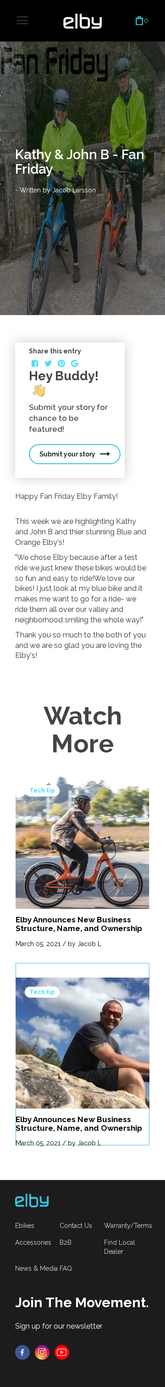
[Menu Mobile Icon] (22, 20)
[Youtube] (62, 1352)
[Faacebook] (22, 1352)
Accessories (33, 1242)
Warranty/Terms (128, 1225)
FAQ (66, 1268)
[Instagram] (42, 1352)
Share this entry (55, 351)
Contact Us (76, 1225)
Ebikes (24, 1225)
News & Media (36, 1268)
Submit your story (67, 454)
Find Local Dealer (119, 1247)
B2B (66, 1242)
